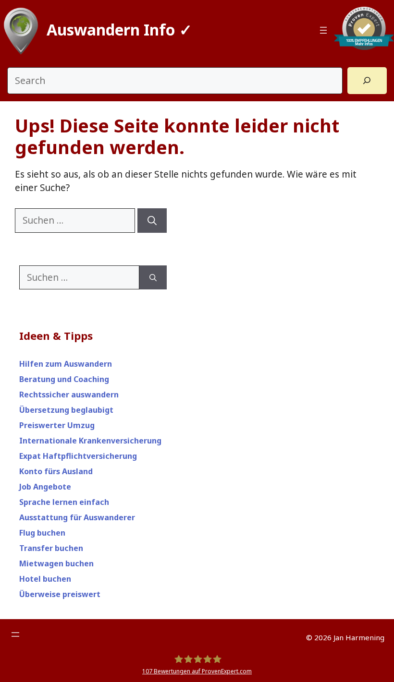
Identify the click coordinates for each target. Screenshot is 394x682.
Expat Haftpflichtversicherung (78, 456)
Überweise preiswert (59, 594)
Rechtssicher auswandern (69, 394)
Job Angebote (45, 486)
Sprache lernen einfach (64, 502)
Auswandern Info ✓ (119, 29)
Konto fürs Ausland (56, 471)
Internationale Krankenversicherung (90, 440)
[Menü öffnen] (323, 30)
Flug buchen (42, 532)
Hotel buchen (45, 579)
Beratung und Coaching (64, 379)
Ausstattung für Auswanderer (77, 517)
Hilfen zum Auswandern (65, 364)
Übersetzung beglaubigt (66, 410)
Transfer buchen (51, 548)
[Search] (367, 80)
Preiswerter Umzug (57, 425)
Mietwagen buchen (56, 563)
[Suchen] (152, 220)
